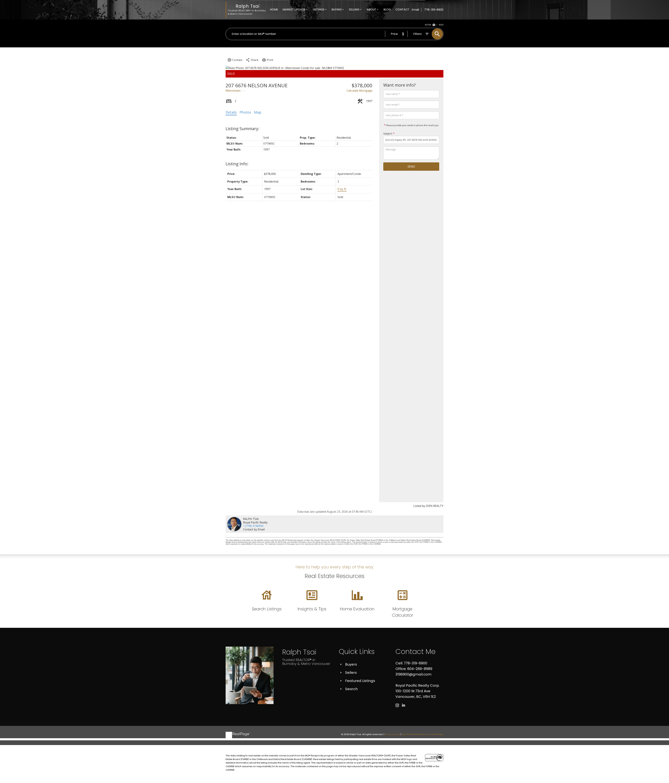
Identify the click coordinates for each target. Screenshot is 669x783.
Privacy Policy (392, 734)
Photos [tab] (245, 112)
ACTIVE (428, 25)
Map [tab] (257, 112)
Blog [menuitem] (387, 9)
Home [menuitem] (274, 9)
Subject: (388, 133)
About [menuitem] (371, 9)
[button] (397, 705)
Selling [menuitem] (354, 9)
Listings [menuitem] (318, 9)
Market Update (294, 9)
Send (411, 166)
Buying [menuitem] (337, 9)
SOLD (441, 25)
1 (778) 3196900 (253, 526)
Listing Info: (237, 164)
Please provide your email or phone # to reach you (412, 125)
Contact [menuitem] (402, 9)
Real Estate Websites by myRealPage (422, 734)
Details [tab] (231, 112)
